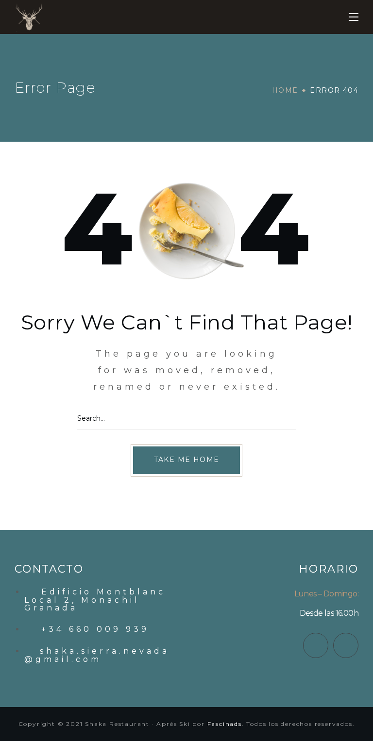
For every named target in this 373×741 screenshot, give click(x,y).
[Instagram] (345, 645)
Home (285, 90)
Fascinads (224, 723)
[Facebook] (315, 645)
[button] (186, 460)
